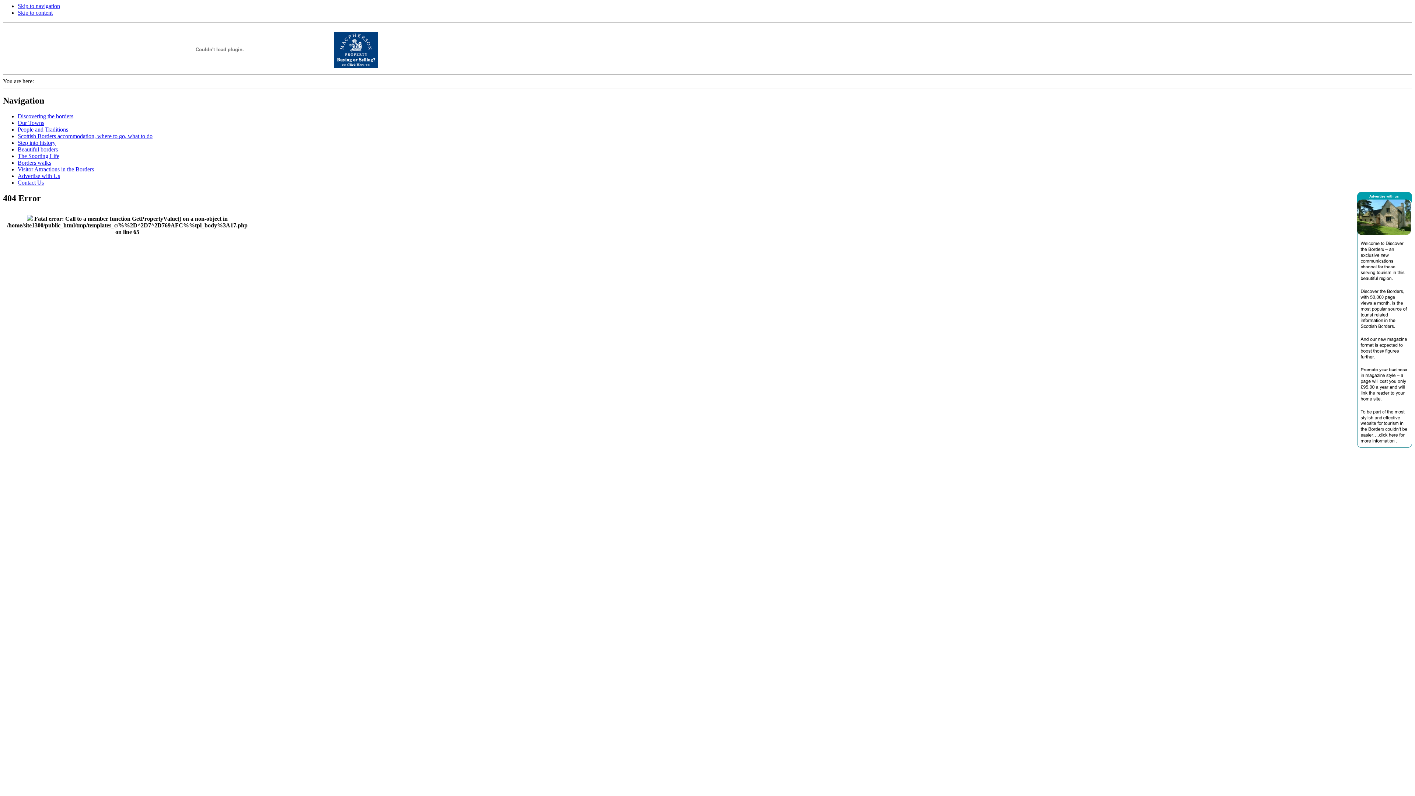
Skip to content (35, 13)
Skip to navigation (39, 6)
